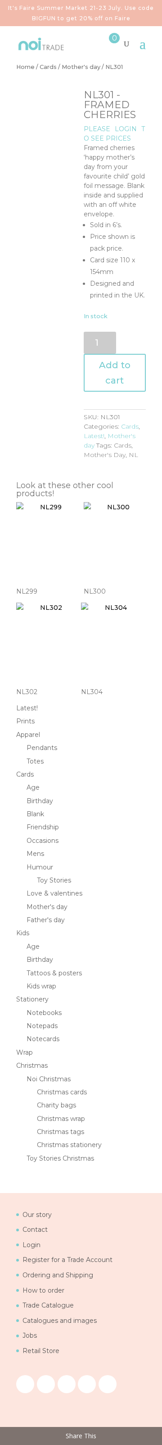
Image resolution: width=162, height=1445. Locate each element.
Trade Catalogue (48, 1305)
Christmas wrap (61, 1119)
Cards (48, 67)
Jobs (29, 1335)
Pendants (42, 748)
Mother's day (81, 67)
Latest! (94, 436)
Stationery (32, 999)
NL (133, 455)
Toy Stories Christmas (60, 1158)
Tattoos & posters (54, 973)
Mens (35, 854)
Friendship (43, 827)
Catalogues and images (59, 1321)
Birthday (40, 801)
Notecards (43, 1039)
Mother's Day (105, 455)
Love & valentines (54, 893)
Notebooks (44, 1013)
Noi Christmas (49, 1079)
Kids (22, 933)
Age (33, 787)
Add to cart (114, 373)
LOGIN (126, 129)
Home (25, 67)
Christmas (32, 1065)
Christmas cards (62, 1092)
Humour (40, 867)
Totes (35, 761)
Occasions (42, 841)
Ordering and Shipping (57, 1275)
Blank (35, 814)
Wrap (24, 1052)
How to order (43, 1290)
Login (31, 1245)
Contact (35, 1230)
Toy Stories (54, 880)
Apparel (28, 735)
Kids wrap (41, 986)
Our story (37, 1215)
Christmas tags (60, 1132)
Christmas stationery (69, 1145)
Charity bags (56, 1105)
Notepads (42, 1026)
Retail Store (40, 1351)
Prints (25, 721)
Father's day (46, 920)
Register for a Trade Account (67, 1260)
